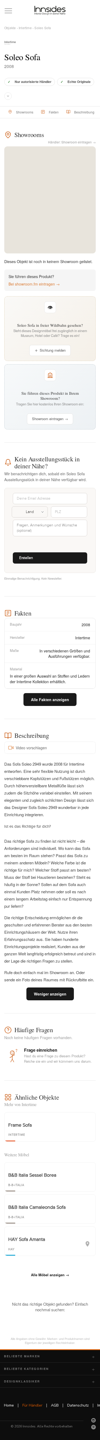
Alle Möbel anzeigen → (50, 1274)
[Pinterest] (93, 1427)
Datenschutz (78, 1405)
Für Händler (32, 1405)
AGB (55, 1405)
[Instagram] (93, 1420)
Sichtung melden (53, 350)
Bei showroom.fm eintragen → (34, 284)
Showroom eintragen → (50, 418)
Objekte (10, 27)
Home (9, 1405)
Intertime (25, 27)
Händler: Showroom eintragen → (72, 142)
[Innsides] (50, 10)
